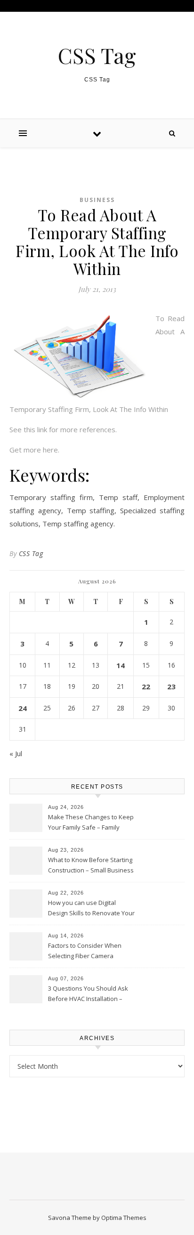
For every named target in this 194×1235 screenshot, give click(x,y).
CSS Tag (97, 55)
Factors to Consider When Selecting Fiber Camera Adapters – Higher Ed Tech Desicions (85, 951)
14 (120, 665)
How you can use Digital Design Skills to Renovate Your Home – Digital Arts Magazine (91, 908)
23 (171, 686)
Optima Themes (123, 1217)
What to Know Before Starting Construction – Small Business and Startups (91, 866)
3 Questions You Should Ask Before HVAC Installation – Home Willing (88, 994)
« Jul (15, 753)
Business (97, 200)
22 (146, 686)
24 (22, 708)
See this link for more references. (63, 429)
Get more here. (34, 449)
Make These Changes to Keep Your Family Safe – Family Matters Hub (91, 823)
